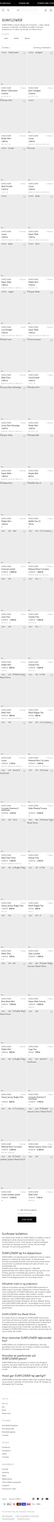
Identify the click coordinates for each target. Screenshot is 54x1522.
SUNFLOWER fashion (20, 1329)
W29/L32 (39, 144)
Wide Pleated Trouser (37, 808)
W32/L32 (31, 766)
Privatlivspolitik (8, 1428)
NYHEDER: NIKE (24, 3)
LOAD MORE (27, 1219)
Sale (3, 531)
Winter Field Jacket (9, 90)
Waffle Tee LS (34, 521)
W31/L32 (45, 240)
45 (29, 1104)
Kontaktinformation (23, 1519)
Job (3, 1407)
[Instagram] (33, 1499)
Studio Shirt (6, 138)
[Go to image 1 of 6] (29, 851)
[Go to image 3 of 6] (34, 851)
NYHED (4, 52)
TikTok (4, 1454)
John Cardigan (34, 90)
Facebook (6, 1447)
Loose (31, 138)
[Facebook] (38, 1499)
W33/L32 (45, 766)
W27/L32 (31, 575)
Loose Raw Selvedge (10, 425)
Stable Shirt (33, 282)
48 (5, 96)
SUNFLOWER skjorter (19, 1303)
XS (29, 96)
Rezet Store (11, 1512)
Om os (5, 1403)
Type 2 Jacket (34, 953)
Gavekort (5, 1485)
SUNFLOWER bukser (23, 1298)
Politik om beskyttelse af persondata (27, 1516)
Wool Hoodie (6, 186)
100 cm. (36, 479)
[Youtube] (47, 1499)
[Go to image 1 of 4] (29, 562)
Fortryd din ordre (9, 1488)
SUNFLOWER (6, 88)
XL (37, 96)
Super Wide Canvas (36, 1001)
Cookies (5, 1435)
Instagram (6, 1450)
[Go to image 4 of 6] (37, 851)
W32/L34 (38, 766)
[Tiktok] (42, 1499)
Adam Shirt (6, 953)
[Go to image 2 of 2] (5, 275)
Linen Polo (5, 617)
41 (2, 816)
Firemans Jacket (8, 569)
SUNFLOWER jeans (26, 1292)
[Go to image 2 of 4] (32, 562)
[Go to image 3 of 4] (34, 562)
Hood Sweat (33, 377)
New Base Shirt (8, 1001)
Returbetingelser (8, 1432)
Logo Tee (32, 1049)
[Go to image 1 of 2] (2, 275)
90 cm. (30, 479)
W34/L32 (18, 863)
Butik (4, 1410)
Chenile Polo (33, 617)
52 (10, 96)
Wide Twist (5, 377)
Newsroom (6, 1413)
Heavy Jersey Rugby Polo (12, 906)
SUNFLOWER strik (9, 1296)
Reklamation (7, 1479)
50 (7, 96)
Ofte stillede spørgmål (11, 1482)
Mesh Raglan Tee (35, 712)
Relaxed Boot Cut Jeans (38, 569)
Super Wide (33, 234)
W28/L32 (31, 144)
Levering (5, 1472)
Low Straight (6, 330)
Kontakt (5, 1469)
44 (29, 1152)
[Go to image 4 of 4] (37, 562)
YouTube (5, 1457)
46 (2, 96)
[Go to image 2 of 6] (32, 851)
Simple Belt (33, 473)
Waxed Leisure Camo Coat (40, 1147)
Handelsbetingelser (10, 1425)
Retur (4, 1475)
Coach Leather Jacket (10, 1194)
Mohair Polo (33, 858)
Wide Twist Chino (8, 858)
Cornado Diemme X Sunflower (9, 809)
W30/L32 (46, 144)
